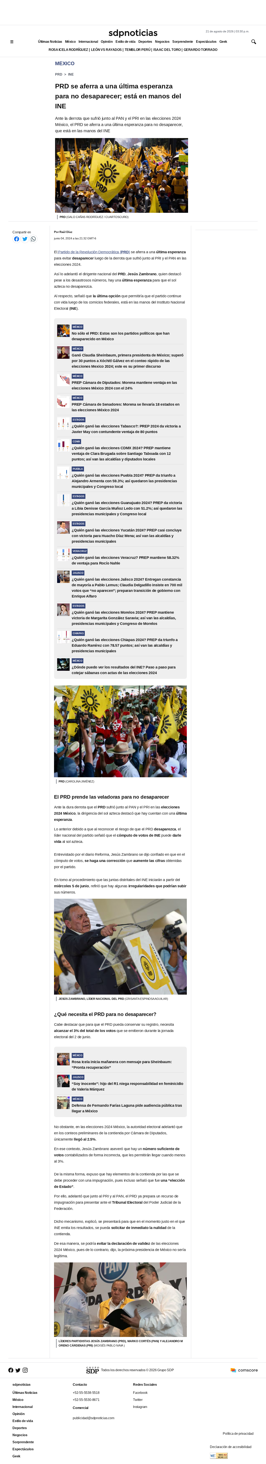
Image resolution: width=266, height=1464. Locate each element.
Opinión (107, 41)
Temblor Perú (137, 49)
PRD (58, 74)
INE (71, 74)
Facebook (140, 1392)
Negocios (162, 41)
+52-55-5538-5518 (86, 1392)
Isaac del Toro (167, 49)
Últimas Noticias (50, 41)
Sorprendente (182, 41)
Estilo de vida (125, 41)
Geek (223, 41)
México (70, 41)
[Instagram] (25, 1370)
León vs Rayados (106, 49)
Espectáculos (206, 41)
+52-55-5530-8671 (86, 1400)
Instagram (140, 1407)
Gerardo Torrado (200, 49)
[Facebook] (16, 239)
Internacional (88, 41)
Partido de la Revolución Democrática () (93, 252)
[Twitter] (25, 239)
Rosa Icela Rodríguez (68, 49)
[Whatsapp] (33, 239)
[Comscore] (244, 1370)
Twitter (138, 1400)
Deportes (145, 41)
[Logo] (133, 33)
